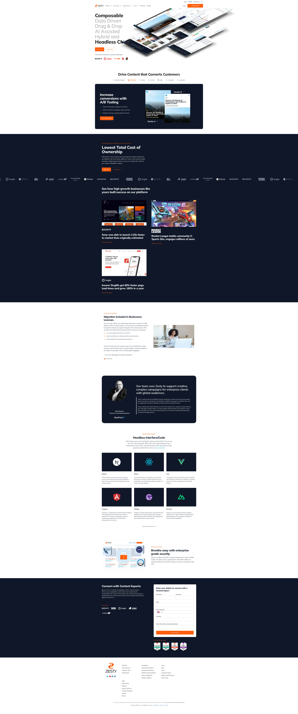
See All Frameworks (148, 526)
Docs (185, 1)
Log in (184, 6)
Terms (166, 705)
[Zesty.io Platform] (99, 6)
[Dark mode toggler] (202, 2)
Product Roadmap (127, 691)
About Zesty (125, 683)
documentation (160, 448)
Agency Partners (127, 688)
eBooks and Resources (167, 675)
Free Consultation (107, 118)
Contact (124, 693)
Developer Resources (148, 670)
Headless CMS (126, 670)
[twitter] (107, 677)
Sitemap (156, 705)
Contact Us (196, 1)
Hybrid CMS (125, 673)
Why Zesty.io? (126, 668)
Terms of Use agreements (178, 702)
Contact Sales (175, 632)
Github (190, 1)
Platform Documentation (149, 673)
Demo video (164, 678)
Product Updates (146, 678)
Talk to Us (99, 49)
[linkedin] (115, 677)
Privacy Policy (168, 702)
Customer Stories (166, 673)
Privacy (161, 705)
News (163, 670)
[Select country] (158, 612)
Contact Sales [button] (195, 5)
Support (124, 686)
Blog (162, 668)
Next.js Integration (147, 675)
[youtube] (110, 677)
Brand (123, 696)
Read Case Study (107, 242)
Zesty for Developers (148, 668)
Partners (142, 6)
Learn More (110, 49)
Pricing (149, 6)
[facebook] (112, 677)
